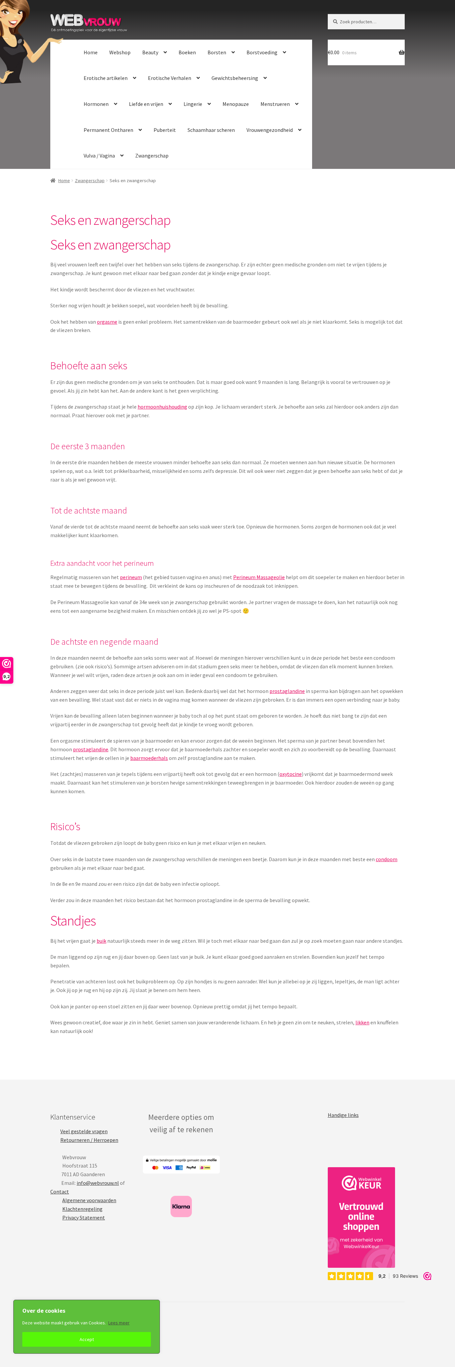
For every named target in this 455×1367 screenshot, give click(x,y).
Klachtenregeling (82, 1208)
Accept (87, 1339)
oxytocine (290, 774)
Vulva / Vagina (99, 155)
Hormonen (96, 104)
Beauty (150, 52)
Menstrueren (275, 104)
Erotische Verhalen (169, 78)
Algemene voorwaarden (89, 1200)
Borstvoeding (261, 52)
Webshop (120, 52)
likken (362, 1022)
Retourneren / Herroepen (89, 1140)
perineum (131, 577)
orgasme (107, 321)
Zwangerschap (152, 155)
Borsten (217, 52)
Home (91, 52)
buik (101, 940)
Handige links (343, 1115)
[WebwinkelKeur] (361, 1217)
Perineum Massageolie (259, 577)
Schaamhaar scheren (211, 130)
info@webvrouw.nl (98, 1183)
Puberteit (165, 130)
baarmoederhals (149, 758)
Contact (59, 1191)
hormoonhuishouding (162, 406)
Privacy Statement (83, 1217)
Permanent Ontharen (108, 130)
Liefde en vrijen (146, 104)
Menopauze (236, 104)
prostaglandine (287, 691)
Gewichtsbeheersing (235, 78)
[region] (86, 1327)
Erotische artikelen (106, 78)
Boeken (187, 52)
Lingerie (193, 104)
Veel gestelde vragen (84, 1131)
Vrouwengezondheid (269, 130)
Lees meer (119, 1323)
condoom (386, 859)
